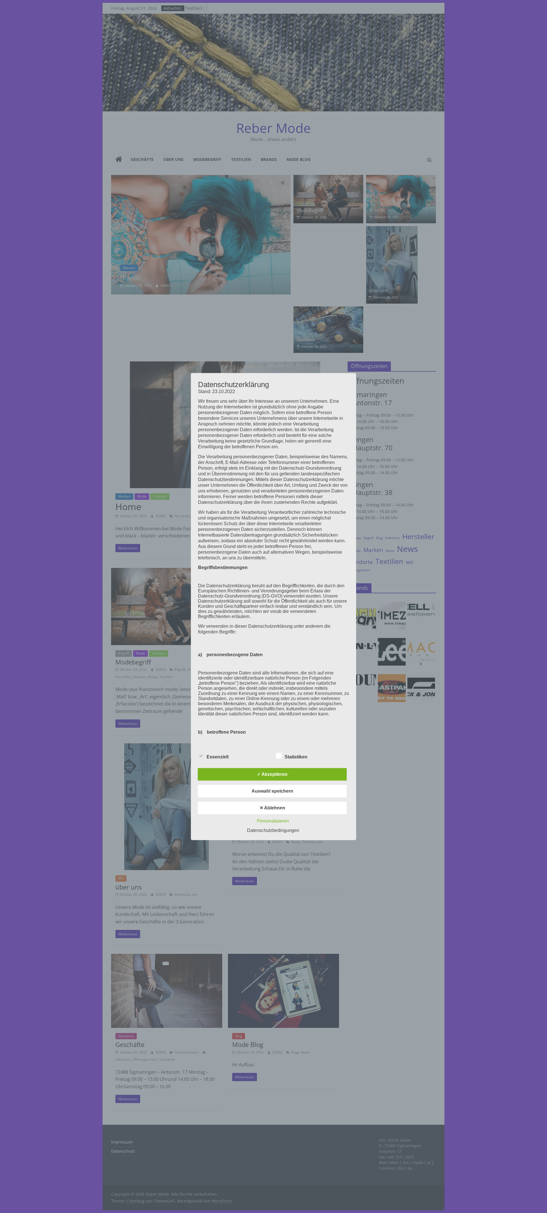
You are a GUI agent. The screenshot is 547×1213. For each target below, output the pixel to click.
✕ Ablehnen (272, 807)
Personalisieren (273, 821)
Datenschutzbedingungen (273, 830)
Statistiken (296, 756)
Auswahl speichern (272, 791)
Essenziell (217, 756)
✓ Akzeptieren (272, 774)
